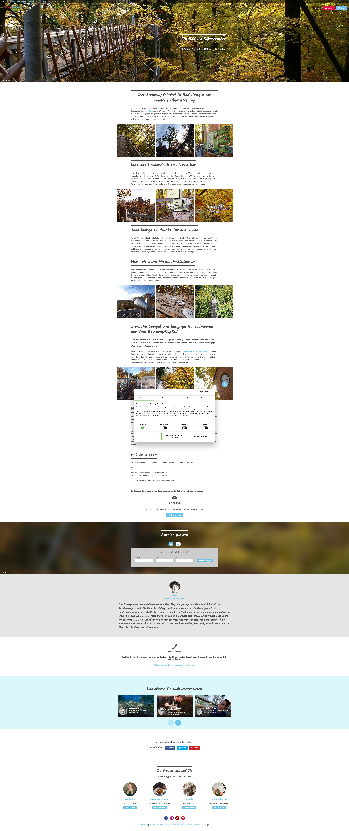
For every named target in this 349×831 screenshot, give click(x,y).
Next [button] (225, 384)
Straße (137, 557)
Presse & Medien (165, 825)
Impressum (144, 825)
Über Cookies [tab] (205, 398)
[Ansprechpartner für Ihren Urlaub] (189, 789)
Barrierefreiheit (198, 825)
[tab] (170, 544)
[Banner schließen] (212, 392)
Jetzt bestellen (159, 807)
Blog (44, 2)
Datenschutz (153, 825)
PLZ (156, 557)
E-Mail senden (130, 807)
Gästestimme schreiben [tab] (163, 665)
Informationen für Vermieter (182, 825)
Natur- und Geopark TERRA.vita (195, 351)
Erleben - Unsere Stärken (31, 2)
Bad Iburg (149, 111)
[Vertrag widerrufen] (219, 789)
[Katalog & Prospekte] (160, 789)
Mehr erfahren (175, 515)
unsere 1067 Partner (148, 407)
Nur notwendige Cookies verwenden (174, 436)
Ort (177, 557)
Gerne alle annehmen (200, 436)
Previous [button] (124, 384)
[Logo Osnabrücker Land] (14, 8)
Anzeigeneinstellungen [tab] (184, 398)
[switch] (164, 427)
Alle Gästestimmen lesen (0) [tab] (186, 665)
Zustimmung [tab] (144, 398)
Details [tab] (164, 398)
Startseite (16, 2)
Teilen (171, 748)
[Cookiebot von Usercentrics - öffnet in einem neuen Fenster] (200, 392)
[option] (135, 141)
